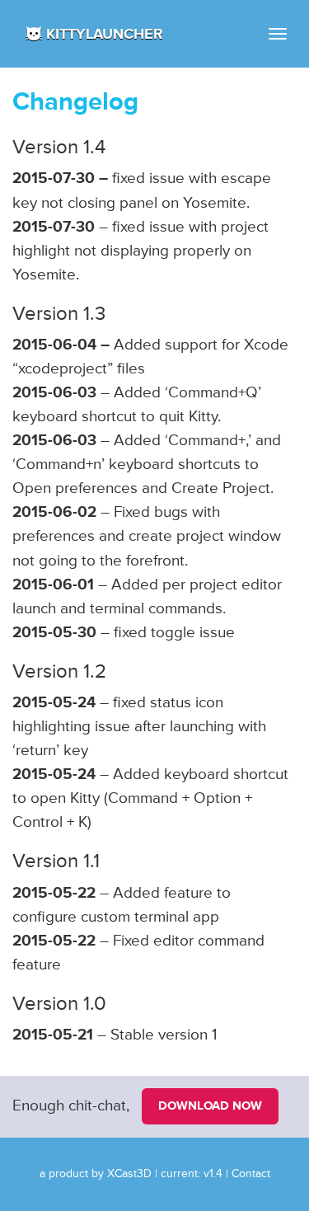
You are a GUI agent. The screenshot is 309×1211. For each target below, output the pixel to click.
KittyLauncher (104, 34)
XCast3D (129, 1173)
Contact (251, 1173)
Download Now (210, 1106)
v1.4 (213, 1173)
